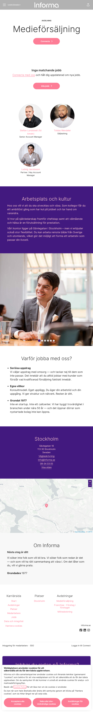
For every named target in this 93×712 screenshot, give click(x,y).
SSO (32, 645)
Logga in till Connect (81, 645)
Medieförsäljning (64, 601)
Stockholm (39, 601)
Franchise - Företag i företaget (65, 606)
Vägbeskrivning (46, 456)
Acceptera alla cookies (17, 702)
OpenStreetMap (80, 532)
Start (13, 601)
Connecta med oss (23, 74)
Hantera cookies (13, 626)
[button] (88, 4)
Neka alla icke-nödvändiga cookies (46, 702)
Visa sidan (46, 467)
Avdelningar (14, 605)
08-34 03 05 (46, 463)
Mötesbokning (65, 611)
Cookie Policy (20, 687)
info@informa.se (46, 460)
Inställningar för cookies (75, 702)
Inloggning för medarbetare (15, 645)
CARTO (89, 532)
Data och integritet (13, 621)
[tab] (39, 340)
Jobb (13, 617)
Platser (13, 609)
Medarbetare (13, 613)
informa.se (86, 625)
